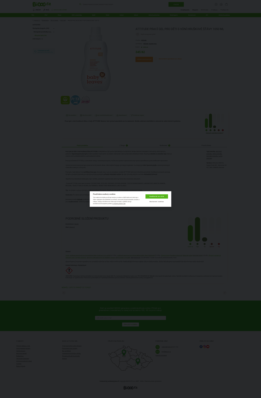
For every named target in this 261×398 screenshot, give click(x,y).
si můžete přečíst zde (118, 203)
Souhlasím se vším (156, 196)
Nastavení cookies (157, 201)
